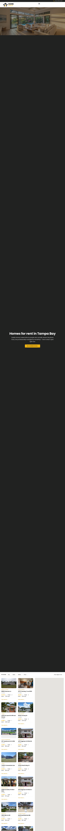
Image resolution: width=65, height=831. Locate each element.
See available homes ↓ (32, 346)
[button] (39, 4)
